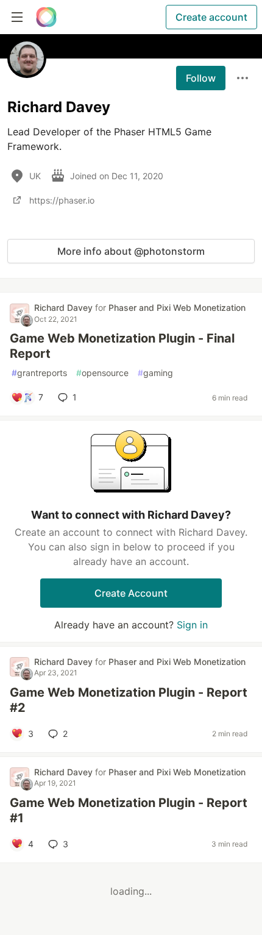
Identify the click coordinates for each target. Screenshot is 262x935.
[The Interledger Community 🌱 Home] (46, 17)
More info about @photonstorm (131, 251)
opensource (102, 373)
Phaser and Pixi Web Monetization (177, 307)
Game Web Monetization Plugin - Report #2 (128, 700)
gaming (155, 373)
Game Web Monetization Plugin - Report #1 (128, 810)
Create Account (131, 593)
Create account (211, 17)
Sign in (192, 625)
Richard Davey (64, 307)
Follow (201, 78)
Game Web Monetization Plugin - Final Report (122, 346)
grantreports (39, 373)
